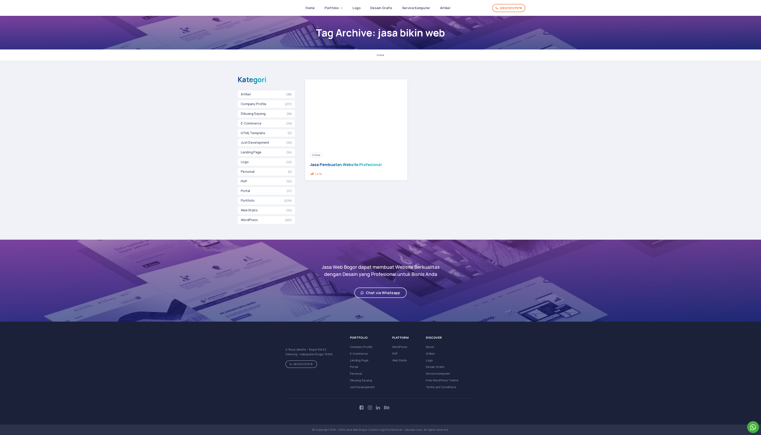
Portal (245, 191)
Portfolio (332, 8)
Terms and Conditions (441, 387)
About (430, 347)
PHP (244, 181)
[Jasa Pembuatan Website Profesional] (356, 113)
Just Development (255, 142)
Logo (356, 8)
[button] (380, 293)
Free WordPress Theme (442, 380)
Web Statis (249, 210)
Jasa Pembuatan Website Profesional (346, 164)
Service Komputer (416, 8)
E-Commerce (251, 123)
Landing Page (251, 152)
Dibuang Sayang (253, 113)
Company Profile (254, 104)
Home (310, 8)
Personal (247, 171)
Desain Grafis (381, 8)
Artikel (445, 8)
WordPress (249, 220)
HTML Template (253, 133)
